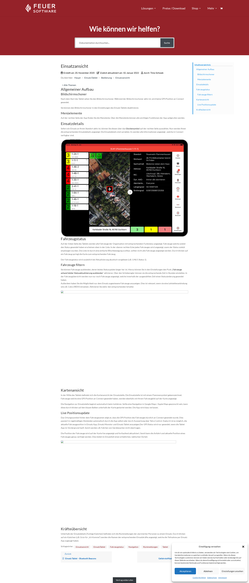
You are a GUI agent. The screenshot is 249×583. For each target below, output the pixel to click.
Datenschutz (212, 578)
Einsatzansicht (82, 547)
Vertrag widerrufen (124, 580)
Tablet (165, 547)
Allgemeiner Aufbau (205, 69)
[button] (243, 546)
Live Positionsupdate (206, 104)
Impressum (222, 578)
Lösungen (147, 8)
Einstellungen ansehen (232, 571)
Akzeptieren (185, 571)
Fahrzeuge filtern (205, 94)
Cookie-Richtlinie (199, 578)
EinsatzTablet (99, 547)
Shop (195, 8)
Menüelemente (204, 79)
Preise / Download (174, 8)
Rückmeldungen (150, 547)
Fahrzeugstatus (117, 547)
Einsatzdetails (202, 84)
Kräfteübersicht (203, 109)
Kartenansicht (202, 99)
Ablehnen (208, 571)
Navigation (133, 547)
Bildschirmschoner (205, 74)
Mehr (210, 8)
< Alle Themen (69, 85)
